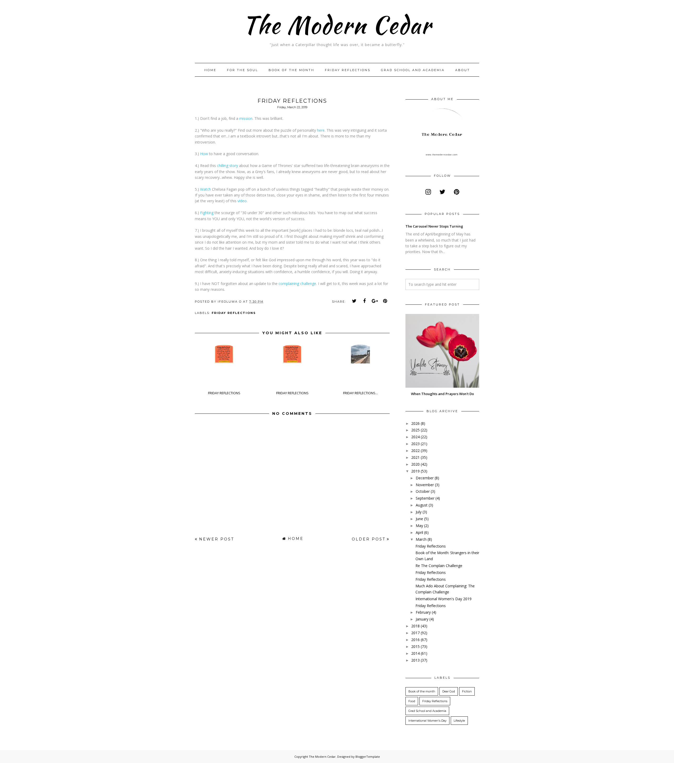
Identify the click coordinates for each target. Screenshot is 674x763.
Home (210, 70)
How (204, 153)
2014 (415, 653)
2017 (415, 632)
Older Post (368, 539)
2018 (415, 625)
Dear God (448, 691)
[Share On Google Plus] (375, 301)
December (425, 477)
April (419, 532)
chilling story (227, 165)
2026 (415, 423)
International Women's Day (427, 720)
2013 (415, 660)
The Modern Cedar (337, 25)
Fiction (467, 691)
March (421, 539)
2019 (415, 471)
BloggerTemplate (367, 757)
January (422, 619)
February (423, 612)
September (425, 498)
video (242, 200)
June (419, 518)
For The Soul (242, 70)
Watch (206, 189)
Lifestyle (459, 720)
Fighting (207, 212)
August (422, 505)
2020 (415, 464)
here (321, 130)
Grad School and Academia (413, 70)
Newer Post (216, 539)
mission (245, 118)
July (419, 511)
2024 (415, 436)
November (425, 484)
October (423, 491)
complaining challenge (297, 283)
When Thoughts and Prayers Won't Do (442, 393)
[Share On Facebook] (364, 301)
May (419, 525)
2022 (415, 450)
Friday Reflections (347, 70)
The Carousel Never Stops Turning (434, 226)
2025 (415, 429)
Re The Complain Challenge (438, 565)
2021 (415, 457)
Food (411, 701)
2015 (415, 646)
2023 (415, 443)
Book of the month (291, 70)
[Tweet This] (354, 301)
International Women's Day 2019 (443, 598)
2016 (415, 639)
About (462, 70)
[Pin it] (385, 301)
